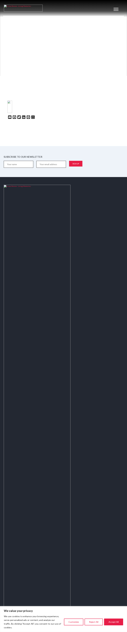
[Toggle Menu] (116, 9)
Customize (73, 622)
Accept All (114, 622)
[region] (63, 619)
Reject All (93, 622)
